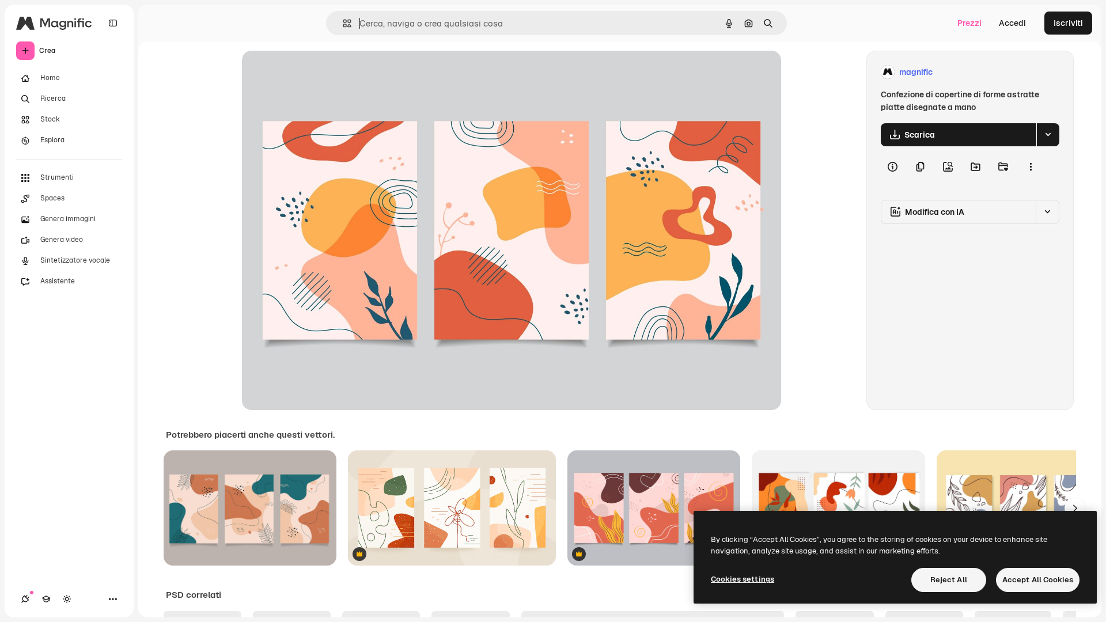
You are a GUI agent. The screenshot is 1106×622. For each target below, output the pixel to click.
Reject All (948, 580)
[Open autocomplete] (342, 23)
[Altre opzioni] (1030, 167)
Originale (318, 72)
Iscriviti (1068, 23)
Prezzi (969, 23)
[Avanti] (1075, 508)
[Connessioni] (25, 599)
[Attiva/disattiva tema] (67, 599)
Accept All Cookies (1037, 580)
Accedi (1012, 23)
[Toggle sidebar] (113, 23)
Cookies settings (742, 579)
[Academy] (46, 599)
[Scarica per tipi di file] (1047, 134)
